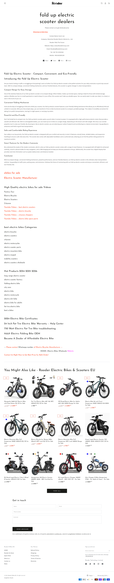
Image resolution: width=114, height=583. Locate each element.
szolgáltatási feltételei (74, 534)
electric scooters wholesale (14, 262)
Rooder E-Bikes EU (12, 575)
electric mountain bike (13, 251)
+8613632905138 (89, 556)
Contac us (7, 561)
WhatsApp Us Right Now (40, 32)
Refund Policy (35, 550)
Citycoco (7, 203)
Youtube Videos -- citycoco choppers (18, 215)
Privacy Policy (35, 556)
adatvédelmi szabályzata (54, 534)
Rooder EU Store (9, 553)
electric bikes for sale (31, 187)
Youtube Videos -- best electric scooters (19, 207)
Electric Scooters (10, 199)
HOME (43, 351)
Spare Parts (7, 556)
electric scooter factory (13, 279)
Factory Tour (9, 192)
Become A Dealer (13, 338)
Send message (23, 529)
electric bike (9, 291)
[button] (101, 3)
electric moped (10, 255)
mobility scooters (11, 259)
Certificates (31, 319)
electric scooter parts (12, 247)
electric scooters (10, 236)
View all (57, 491)
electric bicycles (10, 232)
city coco (7, 287)
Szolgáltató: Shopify (8, 577)
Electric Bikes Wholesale (57, 351)
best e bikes (8, 310)
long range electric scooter (14, 276)
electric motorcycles (12, 243)
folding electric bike (12, 283)
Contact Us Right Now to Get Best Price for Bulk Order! (26, 355)
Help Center (57, 324)
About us (7, 558)
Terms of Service (36, 558)
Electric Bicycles (10, 196)
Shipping (33, 553)
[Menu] (5, 3)
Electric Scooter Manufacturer (20, 178)
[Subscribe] (109, 551)
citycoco (7, 239)
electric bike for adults (13, 303)
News (5, 564)
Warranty (33, 561)
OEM (37, 333)
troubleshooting (47, 328)
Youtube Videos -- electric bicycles (17, 211)
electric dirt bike (10, 299)
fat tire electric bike (12, 306)
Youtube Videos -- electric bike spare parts (21, 219)
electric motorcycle (11, 295)
